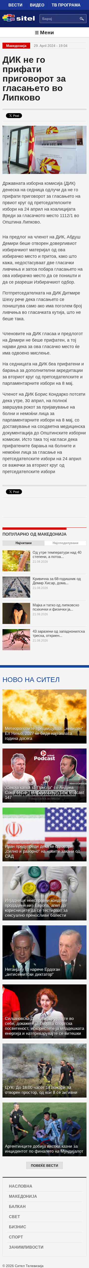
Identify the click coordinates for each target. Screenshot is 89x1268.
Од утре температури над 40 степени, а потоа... (57, 554)
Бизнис (17, 1227)
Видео (37, 5)
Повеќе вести (44, 1166)
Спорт (16, 1237)
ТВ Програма (66, 5)
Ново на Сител (31, 679)
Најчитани (24, 543)
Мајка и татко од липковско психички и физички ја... (56, 607)
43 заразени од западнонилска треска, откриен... (59, 633)
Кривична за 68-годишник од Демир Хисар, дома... (57, 581)
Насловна (20, 1186)
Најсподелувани (65, 543)
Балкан (17, 1206)
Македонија (23, 1196)
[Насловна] (18, 20)
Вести (15, 5)
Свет (14, 1217)
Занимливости (26, 1247)
